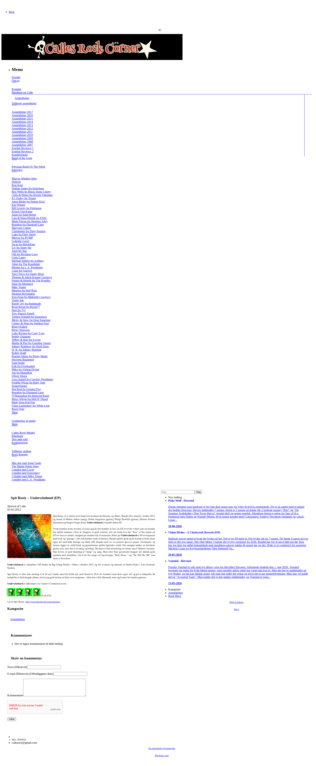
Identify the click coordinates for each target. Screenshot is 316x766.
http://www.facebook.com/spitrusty (43, 601)
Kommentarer (15, 695)
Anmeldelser (17, 619)
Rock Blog (174, 596)
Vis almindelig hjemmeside (161, 748)
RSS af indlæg (237, 602)
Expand (14, 85)
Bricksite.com (162, 755)
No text (5, 4)
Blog (11, 12)
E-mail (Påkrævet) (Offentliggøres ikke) (30, 673)
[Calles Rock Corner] (92, 59)
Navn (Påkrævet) (17, 667)
